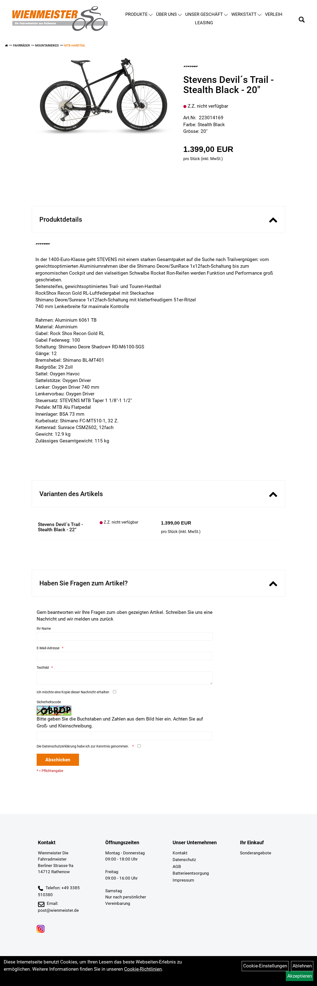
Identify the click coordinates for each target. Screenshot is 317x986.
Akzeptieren (299, 976)
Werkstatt (244, 14)
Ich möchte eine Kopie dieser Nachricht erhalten (73, 692)
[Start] (6, 45)
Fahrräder (21, 45)
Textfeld (43, 668)
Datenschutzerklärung (59, 746)
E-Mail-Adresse (48, 648)
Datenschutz (184, 859)
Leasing (204, 22)
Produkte (136, 14)
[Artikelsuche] (302, 20)
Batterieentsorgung (191, 873)
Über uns (166, 14)
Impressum (183, 880)
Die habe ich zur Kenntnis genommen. (83, 746)
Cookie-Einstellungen (265, 966)
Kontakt (180, 852)
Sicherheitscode (49, 702)
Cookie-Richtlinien (143, 969)
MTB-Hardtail (74, 45)
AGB (177, 866)
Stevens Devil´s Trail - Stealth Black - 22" (60, 527)
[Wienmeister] (60, 18)
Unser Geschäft (204, 14)
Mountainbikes (47, 45)
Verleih (273, 14)
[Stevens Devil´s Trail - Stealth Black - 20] (103, 97)
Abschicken (57, 760)
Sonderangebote (255, 852)
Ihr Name (44, 628)
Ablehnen (302, 966)
